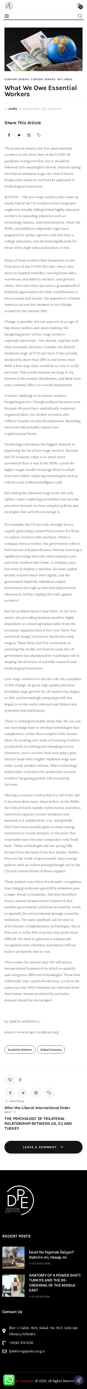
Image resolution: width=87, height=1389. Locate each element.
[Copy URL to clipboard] (39, 135)
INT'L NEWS (65, 79)
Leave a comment (40, 1147)
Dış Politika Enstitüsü (18, 1381)
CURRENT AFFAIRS (16, 79)
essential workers (20, 1049)
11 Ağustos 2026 (39, 1296)
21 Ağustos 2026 (40, 1263)
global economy (51, 1049)
